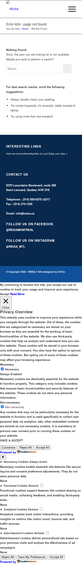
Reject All (26, 447)
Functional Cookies (16, 486)
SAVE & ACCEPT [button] (11, 440)
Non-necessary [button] (10, 402)
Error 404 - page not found (26, 24)
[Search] (59, 9)
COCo (61, 271)
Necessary (12, 369)
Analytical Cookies (15, 509)
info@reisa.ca (25, 213)
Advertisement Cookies (18, 533)
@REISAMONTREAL (20, 230)
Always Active (38, 462)
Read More (17, 294)
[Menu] (70, 9)
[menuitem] (59, 9)
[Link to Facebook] (66, 277)
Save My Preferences (32, 557)
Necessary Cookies (16, 462)
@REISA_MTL (15, 246)
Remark (33, 486)
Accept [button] (4, 294)
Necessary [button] (7, 364)
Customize (8, 447)
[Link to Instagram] (72, 277)
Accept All (42, 447)
